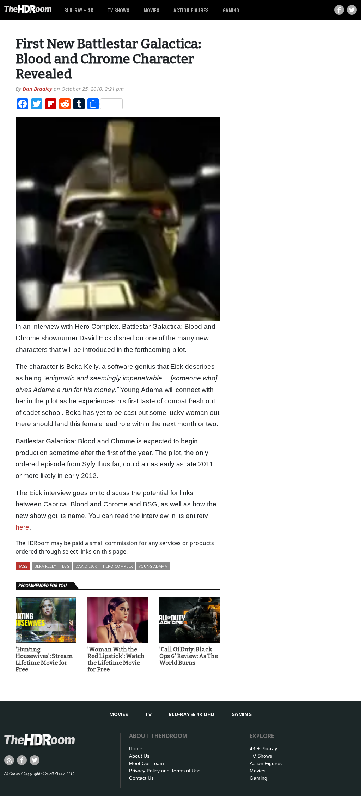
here (22, 527)
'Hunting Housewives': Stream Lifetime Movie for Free (44, 659)
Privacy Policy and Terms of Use (165, 770)
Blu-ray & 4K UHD (191, 714)
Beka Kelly (45, 566)
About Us (139, 756)
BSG (65, 566)
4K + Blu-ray (263, 748)
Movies (151, 10)
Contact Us (141, 778)
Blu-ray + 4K (78, 10)
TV (148, 714)
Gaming (231, 10)
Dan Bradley (37, 88)
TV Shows (118, 10)
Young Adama (153, 566)
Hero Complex (118, 566)
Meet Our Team (146, 763)
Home (135, 748)
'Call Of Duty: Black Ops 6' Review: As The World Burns (188, 656)
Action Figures (191, 10)
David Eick (86, 566)
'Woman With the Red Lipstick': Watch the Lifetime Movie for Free (116, 659)
